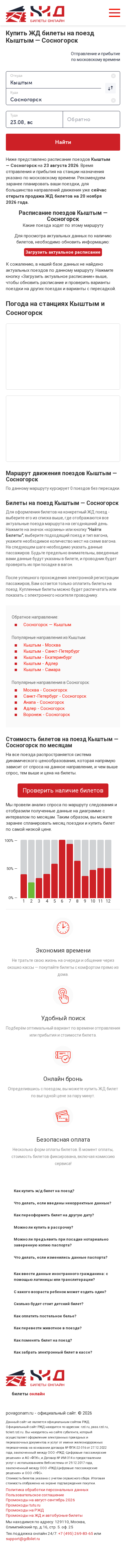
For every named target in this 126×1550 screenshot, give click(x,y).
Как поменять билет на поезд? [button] (43, 1340)
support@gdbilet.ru (23, 1538)
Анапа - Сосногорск (43, 702)
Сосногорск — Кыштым (47, 624)
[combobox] (63, 79)
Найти (63, 142)
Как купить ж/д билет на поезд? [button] (44, 1191)
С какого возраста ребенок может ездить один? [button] (60, 1292)
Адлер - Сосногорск (44, 708)
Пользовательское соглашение (35, 1494)
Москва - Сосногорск (45, 690)
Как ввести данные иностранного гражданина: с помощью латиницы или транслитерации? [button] (61, 1277)
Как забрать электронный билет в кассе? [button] (53, 1352)
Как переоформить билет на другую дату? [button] (54, 1215)
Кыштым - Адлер (40, 663)
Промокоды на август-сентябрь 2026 (40, 1499)
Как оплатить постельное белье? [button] (45, 1316)
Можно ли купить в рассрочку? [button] (43, 1227)
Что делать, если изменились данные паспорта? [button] (61, 1257)
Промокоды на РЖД (25, 1510)
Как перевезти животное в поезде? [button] (48, 1328)
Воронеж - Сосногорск (46, 714)
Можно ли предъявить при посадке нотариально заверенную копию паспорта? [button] (61, 1242)
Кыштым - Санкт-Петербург (51, 651)
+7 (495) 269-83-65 (75, 1533)
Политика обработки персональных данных (47, 1489)
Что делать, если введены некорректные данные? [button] (62, 1203)
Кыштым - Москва (42, 645)
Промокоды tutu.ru (23, 1505)
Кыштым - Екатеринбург (47, 657)
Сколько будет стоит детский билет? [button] (49, 1304)
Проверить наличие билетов (63, 790)
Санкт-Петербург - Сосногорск (54, 696)
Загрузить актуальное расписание (63, 252)
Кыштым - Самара (41, 669)
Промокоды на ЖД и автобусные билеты (44, 1515)
